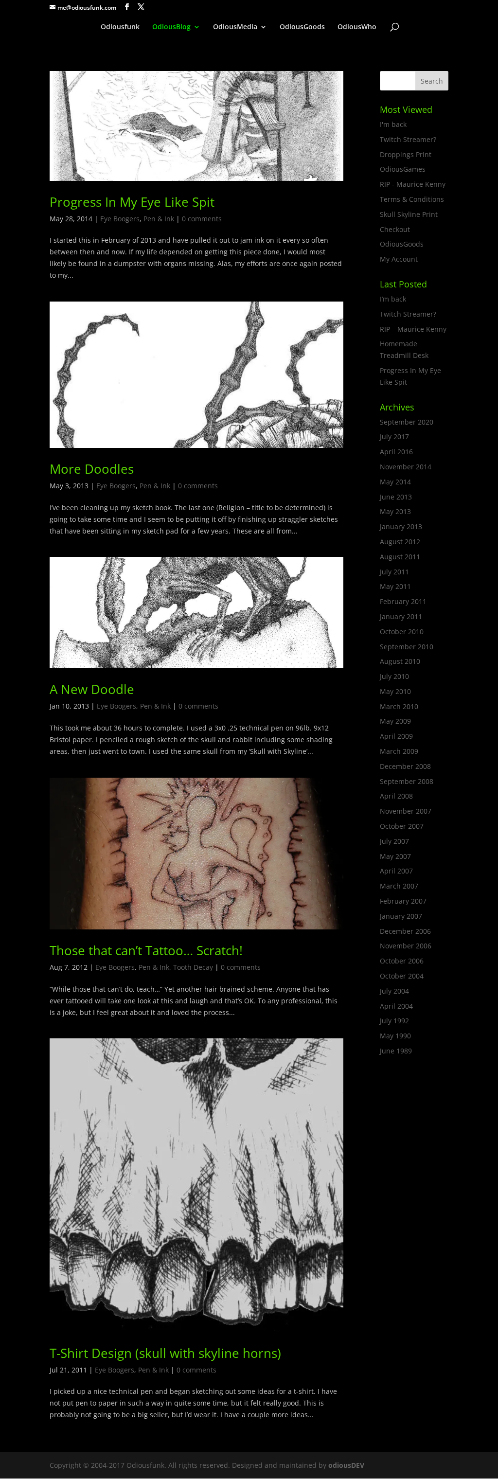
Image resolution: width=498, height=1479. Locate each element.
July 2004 (394, 991)
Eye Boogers (120, 218)
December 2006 (405, 931)
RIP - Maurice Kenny (412, 184)
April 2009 (396, 736)
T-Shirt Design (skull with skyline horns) (165, 1353)
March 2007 (399, 886)
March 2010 (399, 706)
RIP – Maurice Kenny (413, 329)
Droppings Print (405, 154)
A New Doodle (92, 689)
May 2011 (395, 586)
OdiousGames (403, 169)
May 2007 (395, 856)
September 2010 (406, 646)
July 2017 (394, 436)
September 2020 (406, 422)
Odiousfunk (120, 27)
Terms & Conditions (412, 199)
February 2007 (403, 901)
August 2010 (400, 661)
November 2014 (405, 466)
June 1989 (396, 1050)
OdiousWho (357, 27)
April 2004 (396, 1006)
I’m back (393, 298)
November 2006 (405, 945)
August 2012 (400, 541)
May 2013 (395, 511)
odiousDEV (346, 1465)
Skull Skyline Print (409, 214)
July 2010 (394, 676)
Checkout (395, 229)
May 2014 (395, 481)
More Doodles (92, 469)
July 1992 (394, 1020)
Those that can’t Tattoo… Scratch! (146, 950)
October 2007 (402, 826)
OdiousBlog (171, 27)
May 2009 (395, 721)
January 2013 (401, 526)
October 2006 (402, 960)
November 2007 (405, 811)
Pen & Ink (158, 218)
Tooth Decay (193, 967)
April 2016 (396, 451)
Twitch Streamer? (408, 139)
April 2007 (396, 870)
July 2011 (394, 571)
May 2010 (395, 691)
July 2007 (394, 841)
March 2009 (399, 751)
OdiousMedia (235, 27)
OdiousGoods (302, 27)
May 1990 (395, 1035)
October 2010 (402, 631)
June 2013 (396, 496)
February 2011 (403, 601)
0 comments (202, 218)
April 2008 (396, 796)
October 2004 (402, 975)
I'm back (393, 124)
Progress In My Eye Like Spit (132, 202)
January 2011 (401, 616)
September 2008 (406, 781)
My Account (399, 259)
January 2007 (401, 916)
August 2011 (400, 556)
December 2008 (405, 766)
